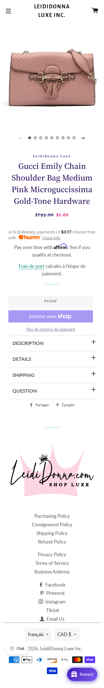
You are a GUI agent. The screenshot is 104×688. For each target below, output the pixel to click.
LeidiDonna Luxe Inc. (52, 11)
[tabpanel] (52, 73)
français (36, 634)
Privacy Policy (52, 554)
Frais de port (31, 266)
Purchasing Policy (52, 516)
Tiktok (52, 610)
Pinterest (55, 593)
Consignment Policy (52, 524)
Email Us (54, 619)
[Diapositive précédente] (21, 138)
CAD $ (64, 634)
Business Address (52, 572)
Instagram (54, 602)
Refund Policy (52, 542)
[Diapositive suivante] (83, 138)
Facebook (55, 585)
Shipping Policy (52, 533)
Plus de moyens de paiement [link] (50, 329)
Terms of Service (52, 563)
